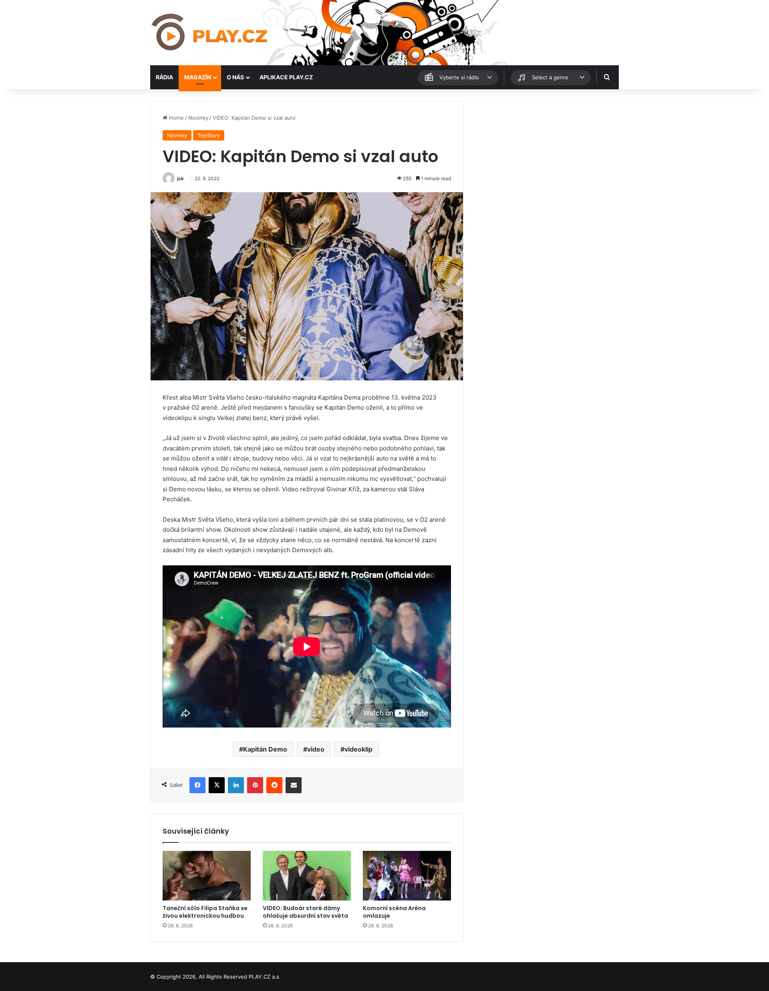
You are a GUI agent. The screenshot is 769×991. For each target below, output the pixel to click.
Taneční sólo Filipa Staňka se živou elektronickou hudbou (205, 912)
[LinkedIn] (236, 785)
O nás (235, 77)
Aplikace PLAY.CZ (286, 77)
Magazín (197, 77)
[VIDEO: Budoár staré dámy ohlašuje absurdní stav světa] (307, 876)
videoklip (358, 749)
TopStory (208, 135)
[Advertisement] (545, 157)
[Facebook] (197, 785)
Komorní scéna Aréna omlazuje (394, 912)
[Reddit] (274, 785)
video (315, 749)
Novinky (198, 118)
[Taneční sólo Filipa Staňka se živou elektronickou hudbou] (207, 876)
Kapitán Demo (265, 749)
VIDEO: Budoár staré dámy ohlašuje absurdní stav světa (305, 912)
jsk (180, 178)
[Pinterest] (255, 785)
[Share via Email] (294, 785)
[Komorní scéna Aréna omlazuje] (407, 876)
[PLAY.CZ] (210, 32)
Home (175, 118)
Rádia (164, 77)
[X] (217, 785)
